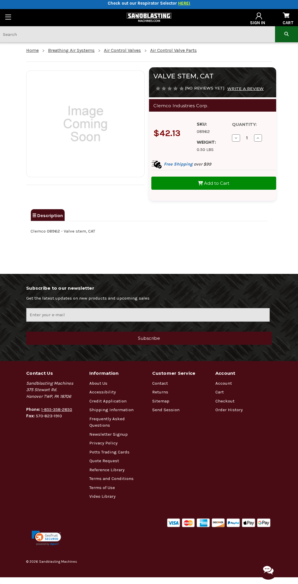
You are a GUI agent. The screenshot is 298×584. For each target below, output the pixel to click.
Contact (160, 383)
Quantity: (244, 124)
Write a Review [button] (245, 88)
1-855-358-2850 (56, 409)
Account (223, 383)
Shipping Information (111, 409)
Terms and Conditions (111, 478)
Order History (229, 409)
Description (49, 215)
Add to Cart (216, 183)
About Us (98, 383)
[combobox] (137, 34)
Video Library (102, 496)
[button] (46, 538)
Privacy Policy (103, 443)
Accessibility (102, 392)
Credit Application (108, 401)
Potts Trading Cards (109, 452)
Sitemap (160, 401)
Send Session (166, 409)
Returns (160, 392)
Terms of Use (102, 487)
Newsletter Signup (108, 434)
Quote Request (104, 460)
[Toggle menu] (8, 17)
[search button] (286, 34)
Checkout (225, 401)
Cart (219, 392)
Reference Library (107, 469)
